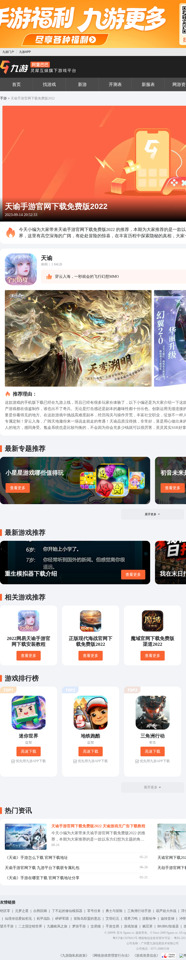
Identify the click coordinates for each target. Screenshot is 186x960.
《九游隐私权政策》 (74, 955)
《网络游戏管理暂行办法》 (111, 955)
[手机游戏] (38, 67)
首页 (16, 84)
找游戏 (49, 84)
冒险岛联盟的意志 (87, 918)
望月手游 (7, 926)
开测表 (115, 84)
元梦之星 (22, 911)
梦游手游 (79, 926)
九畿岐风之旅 (57, 926)
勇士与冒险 (114, 911)
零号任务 (94, 911)
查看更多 (17, 488)
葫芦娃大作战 (166, 911)
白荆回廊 (40, 911)
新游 (82, 84)
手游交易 (112, 926)
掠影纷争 (149, 918)
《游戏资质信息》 (146, 955)
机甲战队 (43, 918)
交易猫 (96, 926)
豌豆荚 (147, 926)
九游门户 (8, 52)
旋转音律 (167, 918)
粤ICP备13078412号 (125, 938)
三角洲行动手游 (139, 911)
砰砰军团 (62, 918)
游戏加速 (131, 926)
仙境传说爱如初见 (18, 918)
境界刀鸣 (131, 918)
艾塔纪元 (112, 918)
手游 (3, 98)
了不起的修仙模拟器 (67, 911)
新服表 (148, 84)
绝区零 (5, 911)
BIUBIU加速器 (168, 926)
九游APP (25, 52)
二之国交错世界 (30, 926)
